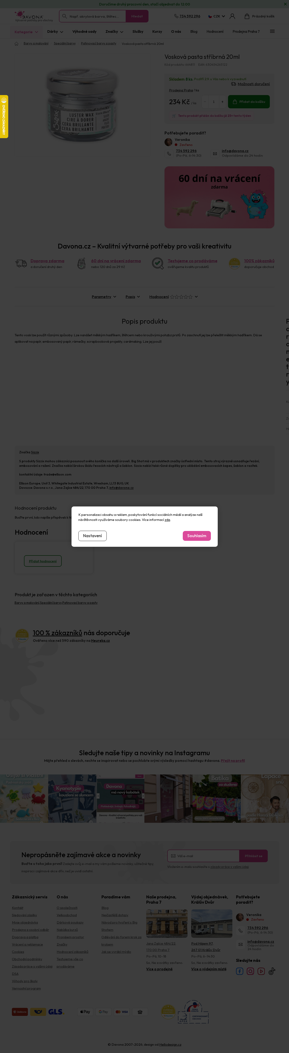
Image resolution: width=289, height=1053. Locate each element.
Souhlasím (196, 535)
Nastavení (92, 535)
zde (167, 519)
